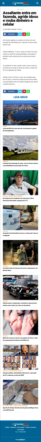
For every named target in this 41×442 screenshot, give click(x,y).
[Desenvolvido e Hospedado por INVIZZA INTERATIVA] (20, 439)
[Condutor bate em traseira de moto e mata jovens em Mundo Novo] (20, 252)
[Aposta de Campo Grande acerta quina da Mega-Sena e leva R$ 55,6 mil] (20, 392)
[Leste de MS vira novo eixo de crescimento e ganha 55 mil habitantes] (20, 113)
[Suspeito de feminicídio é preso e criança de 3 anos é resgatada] (20, 217)
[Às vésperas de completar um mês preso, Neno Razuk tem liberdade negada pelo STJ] (20, 182)
